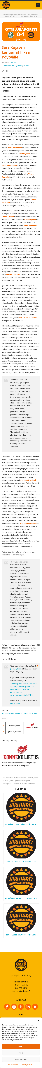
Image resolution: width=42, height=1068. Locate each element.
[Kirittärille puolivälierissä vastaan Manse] (21, 807)
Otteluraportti (25, 780)
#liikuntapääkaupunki (27, 686)
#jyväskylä (14, 686)
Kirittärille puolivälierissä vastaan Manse (22, 824)
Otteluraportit (31, 15)
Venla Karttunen (29, 783)
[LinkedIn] (28, 1007)
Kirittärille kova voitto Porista (21, 935)
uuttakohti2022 (17, 783)
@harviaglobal (15, 669)
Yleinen (26, 66)
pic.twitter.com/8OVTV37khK (21, 695)
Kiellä (21, 1053)
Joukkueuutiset (17, 15)
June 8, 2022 (15, 703)
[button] (38, 1020)
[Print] (8, 71)
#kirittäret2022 (16, 689)
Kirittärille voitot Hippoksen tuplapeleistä (22, 898)
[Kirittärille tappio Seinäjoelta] (21, 844)
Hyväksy (21, 1046)
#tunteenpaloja (16, 683)
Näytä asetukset (21, 1059)
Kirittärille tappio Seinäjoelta (21, 861)
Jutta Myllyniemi (32, 778)
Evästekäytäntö (13, 1065)
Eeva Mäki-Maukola (9, 778)
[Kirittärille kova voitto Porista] (21, 918)
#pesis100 (33, 683)
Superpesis (19, 66)
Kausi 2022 (5, 780)
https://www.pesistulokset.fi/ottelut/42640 (19, 713)
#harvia (26, 689)
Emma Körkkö (21, 778)
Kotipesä (6, 15)
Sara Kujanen (6, 783)
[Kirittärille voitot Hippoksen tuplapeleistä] (21, 881)
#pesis (25, 683)
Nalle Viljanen (15, 780)
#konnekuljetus (16, 692)
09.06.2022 (13, 63)
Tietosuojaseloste (27, 1065)
